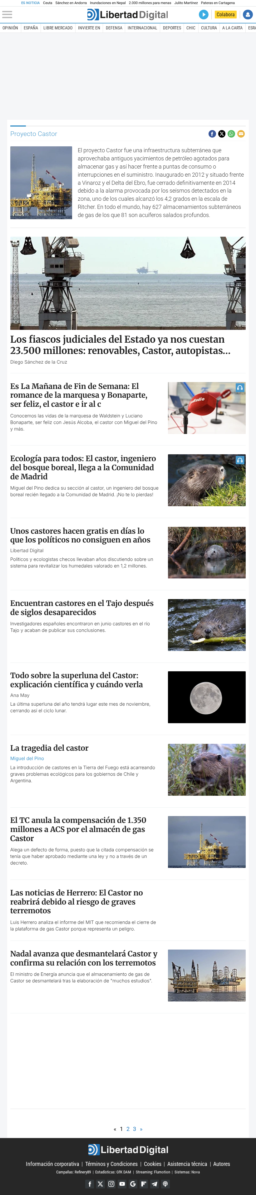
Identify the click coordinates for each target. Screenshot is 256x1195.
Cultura (209, 27)
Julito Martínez (186, 3)
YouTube (122, 1184)
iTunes (165, 1184)
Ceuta (47, 3)
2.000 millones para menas (150, 3)
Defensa (114, 27)
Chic (190, 27)
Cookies (152, 1164)
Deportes (172, 27)
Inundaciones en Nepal (108, 3)
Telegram (154, 1184)
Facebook (89, 1184)
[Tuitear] (222, 134)
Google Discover (133, 1184)
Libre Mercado (57, 27)
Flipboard (144, 1184)
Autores (221, 1164)
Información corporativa (52, 1164)
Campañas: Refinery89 (73, 1172)
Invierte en (89, 27)
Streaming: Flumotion (153, 1172)
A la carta (232, 27)
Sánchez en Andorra (71, 3)
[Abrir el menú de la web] (44, 14)
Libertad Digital (128, 1150)
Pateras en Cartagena (218, 3)
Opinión (10, 27)
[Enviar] (231, 134)
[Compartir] (212, 134)
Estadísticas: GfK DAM (113, 1172)
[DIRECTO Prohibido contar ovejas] (204, 14)
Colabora (226, 15)
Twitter (100, 1184)
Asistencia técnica (187, 1164)
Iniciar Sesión (248, 14)
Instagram (111, 1184)
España (31, 27)
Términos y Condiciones (111, 1164)
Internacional (142, 27)
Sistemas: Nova (187, 1172)
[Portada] (127, 14)
